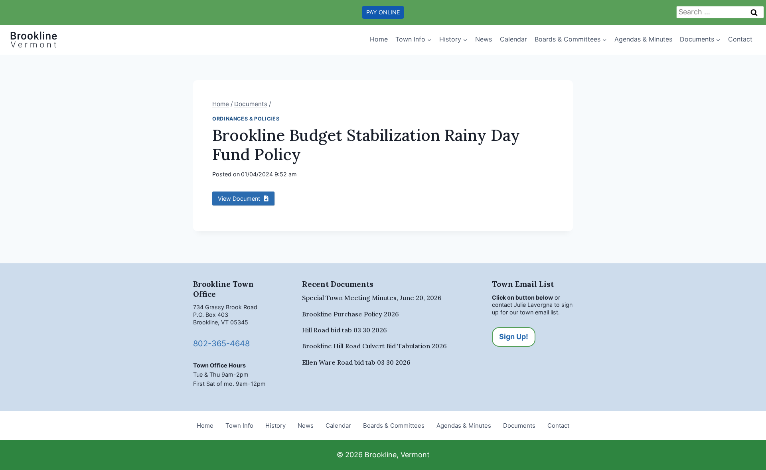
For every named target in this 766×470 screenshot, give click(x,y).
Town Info (239, 425)
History (275, 425)
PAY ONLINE (383, 12)
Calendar (513, 39)
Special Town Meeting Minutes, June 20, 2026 (372, 298)
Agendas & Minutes (643, 39)
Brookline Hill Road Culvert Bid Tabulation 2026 (374, 346)
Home (379, 39)
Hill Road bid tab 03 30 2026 (344, 330)
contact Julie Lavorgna (522, 304)
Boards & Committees (393, 425)
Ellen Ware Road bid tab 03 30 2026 (356, 362)
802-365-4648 (221, 343)
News (483, 39)
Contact (740, 39)
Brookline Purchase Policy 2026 (350, 314)
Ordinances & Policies (245, 119)
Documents (519, 425)
